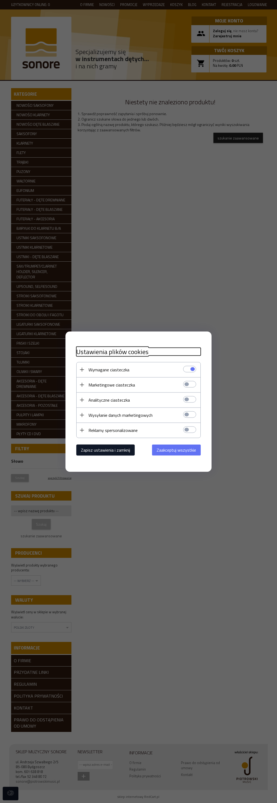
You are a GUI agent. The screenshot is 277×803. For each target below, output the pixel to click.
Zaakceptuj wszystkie (176, 450)
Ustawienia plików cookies (112, 351)
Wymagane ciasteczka (108, 369)
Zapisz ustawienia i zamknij (105, 450)
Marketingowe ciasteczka (111, 384)
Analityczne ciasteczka (109, 399)
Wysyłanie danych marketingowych (120, 415)
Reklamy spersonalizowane (113, 430)
